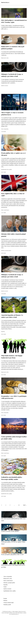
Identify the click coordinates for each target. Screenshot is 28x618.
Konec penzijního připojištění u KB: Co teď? (12, 554)
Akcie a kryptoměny (4, 412)
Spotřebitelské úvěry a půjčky (6, 169)
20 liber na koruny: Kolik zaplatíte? (10, 531)
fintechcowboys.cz (5, 2)
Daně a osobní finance (5, 210)
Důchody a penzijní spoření (6, 250)
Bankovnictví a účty (5, 372)
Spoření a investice (4, 85)
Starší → (25, 505)
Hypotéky (3, 331)
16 (18, 505)
